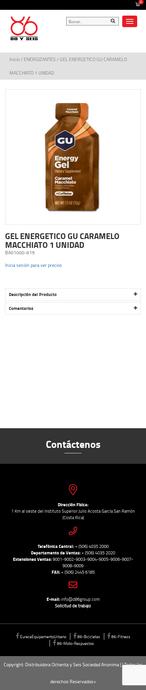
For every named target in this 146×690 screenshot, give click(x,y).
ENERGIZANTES (40, 59)
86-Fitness (120, 636)
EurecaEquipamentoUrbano (43, 636)
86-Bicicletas (88, 636)
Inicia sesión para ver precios (33, 265)
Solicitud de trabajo (73, 606)
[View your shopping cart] (137, 4)
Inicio (15, 59)
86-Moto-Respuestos (75, 643)
